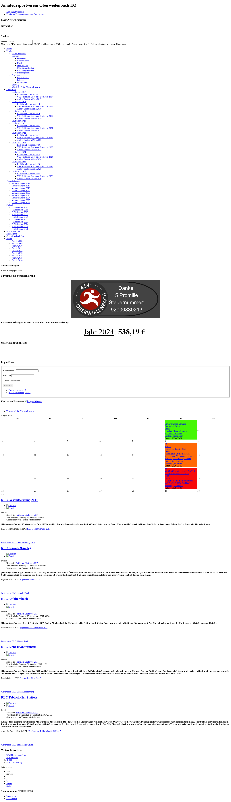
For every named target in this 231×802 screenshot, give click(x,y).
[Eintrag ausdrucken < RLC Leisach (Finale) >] (11, 554)
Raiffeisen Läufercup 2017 (27, 515)
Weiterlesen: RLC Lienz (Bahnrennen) (17, 692)
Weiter (9, 783)
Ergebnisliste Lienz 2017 (30, 678)
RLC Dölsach (12, 757)
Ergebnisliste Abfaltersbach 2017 (33, 628)
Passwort (7, 375)
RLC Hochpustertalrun (16, 755)
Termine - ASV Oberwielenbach (20, 411)
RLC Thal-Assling (14, 762)
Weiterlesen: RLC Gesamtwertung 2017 (18, 542)
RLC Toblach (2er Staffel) (19, 697)
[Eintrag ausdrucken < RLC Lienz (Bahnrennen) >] (11, 652)
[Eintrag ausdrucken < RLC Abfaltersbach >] (11, 604)
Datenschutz (11, 798)
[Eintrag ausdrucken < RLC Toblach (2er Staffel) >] (11, 703)
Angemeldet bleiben (11, 381)
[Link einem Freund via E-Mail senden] (10, 508)
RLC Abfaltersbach (14, 598)
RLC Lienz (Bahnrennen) (18, 647)
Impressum (11, 796)
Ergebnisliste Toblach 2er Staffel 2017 (44, 731)
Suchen (4, 41)
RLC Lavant (11, 760)
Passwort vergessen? (17, 390)
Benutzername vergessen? (19, 392)
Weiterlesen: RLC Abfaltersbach (14, 641)
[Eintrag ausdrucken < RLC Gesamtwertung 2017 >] (11, 505)
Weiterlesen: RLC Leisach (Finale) (15, 593)
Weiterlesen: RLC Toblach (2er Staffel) (17, 745)
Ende (8, 786)
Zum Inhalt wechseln (15, 12)
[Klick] (33, 401)
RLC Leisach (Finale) (16, 548)
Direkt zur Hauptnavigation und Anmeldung (25, 14)
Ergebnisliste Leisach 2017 (31, 579)
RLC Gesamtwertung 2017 (19, 500)
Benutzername (9, 371)
